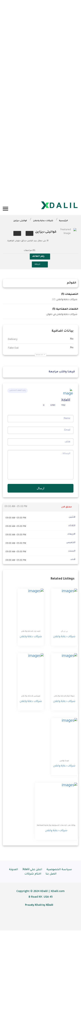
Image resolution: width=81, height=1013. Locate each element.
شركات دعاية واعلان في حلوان (61, 314)
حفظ (29, 233)
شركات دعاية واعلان (43, 221)
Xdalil (65, 400)
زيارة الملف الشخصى (17, 390)
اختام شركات (32, 874)
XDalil (49, 904)
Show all (39, 355)
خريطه (37, 264)
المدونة (13, 869)
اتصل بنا (51, 874)
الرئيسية (63, 221)
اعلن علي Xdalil (32, 869)
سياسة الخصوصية (59, 869)
